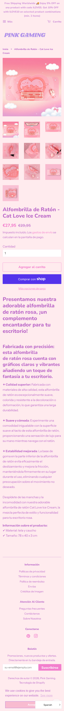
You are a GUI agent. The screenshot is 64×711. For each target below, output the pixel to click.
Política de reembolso (32, 581)
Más (9, 21)
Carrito (56, 21)
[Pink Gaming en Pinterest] (28, 636)
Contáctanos (32, 613)
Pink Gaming (47, 678)
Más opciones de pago (32, 288)
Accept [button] (32, 704)
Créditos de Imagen (32, 591)
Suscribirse (49, 668)
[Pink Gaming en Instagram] (36, 636)
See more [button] (46, 695)
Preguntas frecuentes (32, 608)
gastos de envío (42, 232)
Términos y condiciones (32, 576)
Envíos (32, 586)
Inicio (5, 49)
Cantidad (9, 246)
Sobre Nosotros (32, 618)
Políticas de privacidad (32, 571)
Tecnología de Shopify (32, 682)
